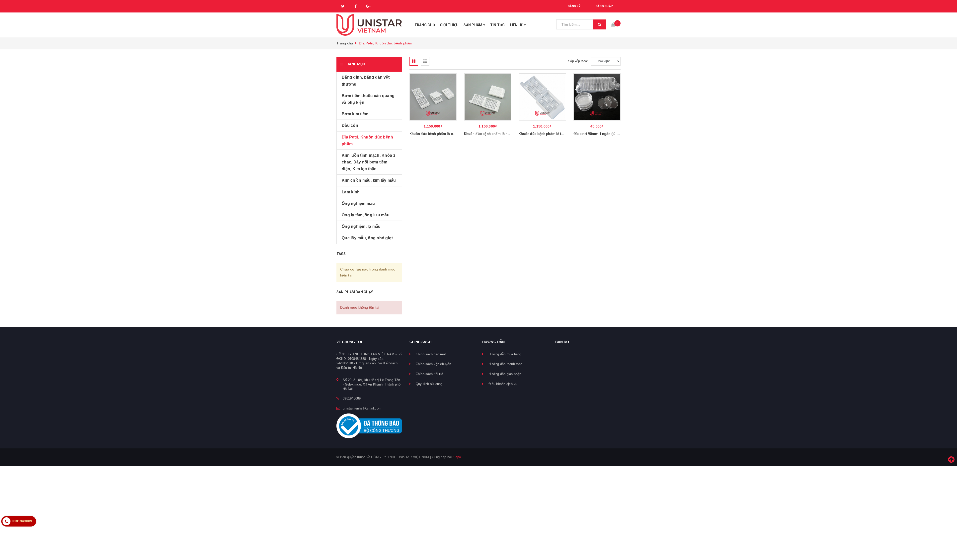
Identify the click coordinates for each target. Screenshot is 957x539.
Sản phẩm (473, 25)
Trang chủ (424, 25)
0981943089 (352, 398)
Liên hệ (517, 25)
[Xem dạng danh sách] (425, 61)
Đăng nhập (604, 6)
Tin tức (497, 25)
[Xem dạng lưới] (413, 61)
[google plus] (368, 6)
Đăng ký (574, 6)
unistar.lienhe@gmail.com (362, 408)
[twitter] (343, 6)
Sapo (457, 457)
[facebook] (355, 6)
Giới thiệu (449, 25)
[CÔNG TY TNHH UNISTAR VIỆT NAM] (369, 25)
